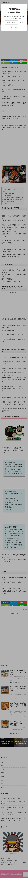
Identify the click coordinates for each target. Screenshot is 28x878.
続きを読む (14, 27)
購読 (21, 22)
